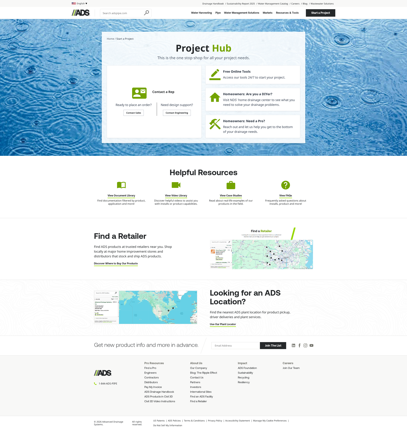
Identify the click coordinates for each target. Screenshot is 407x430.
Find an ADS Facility (201, 396)
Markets (267, 13)
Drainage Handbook (213, 3)
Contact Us (196, 377)
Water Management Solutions (241, 13)
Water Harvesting (201, 13)
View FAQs (285, 196)
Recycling (243, 377)
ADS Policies (174, 420)
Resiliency (244, 382)
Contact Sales (133, 112)
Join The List (273, 345)
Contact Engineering (177, 112)
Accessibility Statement (237, 420)
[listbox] (79, 3)
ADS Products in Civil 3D (158, 396)
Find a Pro (150, 368)
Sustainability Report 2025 (241, 3)
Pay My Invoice (153, 387)
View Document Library (121, 196)
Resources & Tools (287, 13)
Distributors (151, 382)
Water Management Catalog (273, 3)
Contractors (151, 377)
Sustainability (245, 373)
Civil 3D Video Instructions (159, 401)
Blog (305, 3)
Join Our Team (291, 368)
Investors (195, 387)
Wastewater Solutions (322, 3)
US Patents (159, 420)
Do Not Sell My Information (167, 425)
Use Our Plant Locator (223, 324)
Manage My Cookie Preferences (270, 420)
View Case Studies (231, 196)
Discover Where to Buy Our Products (116, 263)
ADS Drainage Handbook (159, 392)
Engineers (150, 373)
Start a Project (320, 13)
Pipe (218, 13)
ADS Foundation (247, 368)
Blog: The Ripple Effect (203, 373)
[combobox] (121, 13)
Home (110, 38)
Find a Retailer (198, 401)
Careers (295, 3)
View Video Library (176, 196)
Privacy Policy (215, 420)
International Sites (200, 392)
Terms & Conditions (194, 420)
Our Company (198, 368)
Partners (195, 382)
